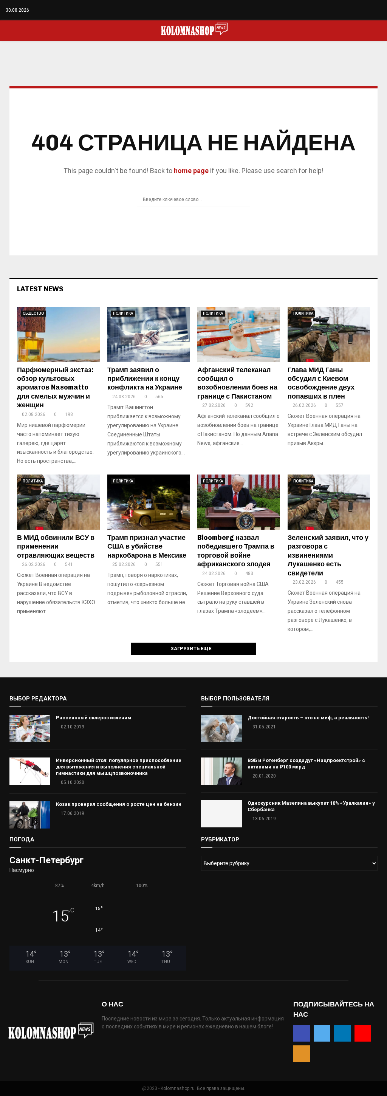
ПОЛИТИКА (123, 313)
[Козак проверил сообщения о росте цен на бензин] (29, 815)
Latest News (40, 289)
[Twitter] (355, 10)
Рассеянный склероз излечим (93, 717)
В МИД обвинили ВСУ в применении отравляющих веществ (55, 546)
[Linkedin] (363, 10)
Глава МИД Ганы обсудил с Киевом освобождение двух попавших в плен (321, 383)
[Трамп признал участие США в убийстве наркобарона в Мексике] (148, 502)
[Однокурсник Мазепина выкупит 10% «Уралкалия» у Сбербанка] (221, 813)
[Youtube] (371, 10)
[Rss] (379, 10)
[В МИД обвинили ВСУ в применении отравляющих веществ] (58, 502)
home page (191, 171)
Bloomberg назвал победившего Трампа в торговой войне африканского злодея (235, 550)
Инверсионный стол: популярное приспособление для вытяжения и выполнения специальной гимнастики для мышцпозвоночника (118, 766)
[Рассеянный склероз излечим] (29, 728)
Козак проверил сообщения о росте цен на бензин (118, 804)
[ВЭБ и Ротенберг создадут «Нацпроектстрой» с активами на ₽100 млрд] (221, 771)
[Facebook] (347, 10)
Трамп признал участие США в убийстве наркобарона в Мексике (146, 546)
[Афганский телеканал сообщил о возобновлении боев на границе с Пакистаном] (238, 334)
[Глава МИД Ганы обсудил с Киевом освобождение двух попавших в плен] (329, 334)
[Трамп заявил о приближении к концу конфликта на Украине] (148, 334)
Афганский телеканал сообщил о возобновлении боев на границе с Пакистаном (237, 383)
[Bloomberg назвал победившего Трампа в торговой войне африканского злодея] (238, 502)
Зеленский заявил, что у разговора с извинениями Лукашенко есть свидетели (328, 555)
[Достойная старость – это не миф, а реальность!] (221, 728)
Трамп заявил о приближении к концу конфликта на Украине (144, 379)
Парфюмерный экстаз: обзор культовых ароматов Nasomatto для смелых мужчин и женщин (55, 388)
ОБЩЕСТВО (33, 313)
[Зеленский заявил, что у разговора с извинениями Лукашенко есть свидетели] (329, 502)
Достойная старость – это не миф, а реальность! (308, 717)
